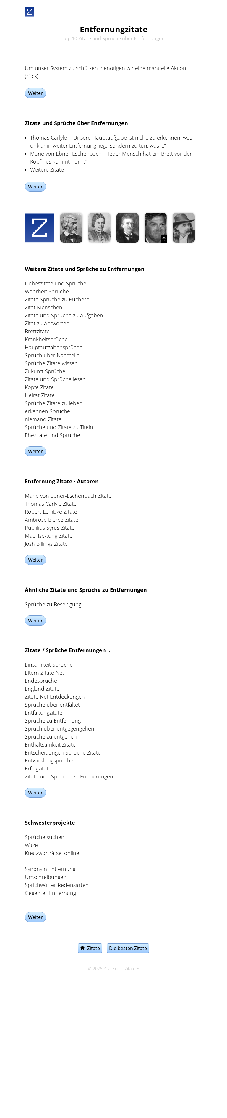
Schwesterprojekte (50, 822)
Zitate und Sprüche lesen (55, 379)
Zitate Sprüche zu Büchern (57, 299)
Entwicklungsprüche (49, 760)
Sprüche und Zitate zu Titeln (59, 427)
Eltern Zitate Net (44, 672)
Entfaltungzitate (43, 712)
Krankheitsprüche (46, 339)
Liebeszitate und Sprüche (55, 283)
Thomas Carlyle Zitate (51, 503)
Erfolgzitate (38, 768)
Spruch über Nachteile (52, 355)
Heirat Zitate (40, 395)
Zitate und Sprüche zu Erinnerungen (69, 776)
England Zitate (42, 688)
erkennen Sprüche (47, 411)
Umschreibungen (46, 876)
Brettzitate (37, 331)
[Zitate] (29, 10)
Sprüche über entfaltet (52, 704)
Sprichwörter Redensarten (57, 884)
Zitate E (132, 968)
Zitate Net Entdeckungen (55, 696)
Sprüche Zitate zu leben (53, 403)
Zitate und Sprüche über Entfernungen (76, 123)
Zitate (92, 948)
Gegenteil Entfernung (50, 892)
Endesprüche (41, 680)
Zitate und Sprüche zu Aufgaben (64, 315)
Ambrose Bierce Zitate (51, 519)
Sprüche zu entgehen (51, 736)
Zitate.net (112, 968)
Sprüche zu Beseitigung (53, 604)
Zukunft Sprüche (45, 371)
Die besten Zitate (128, 948)
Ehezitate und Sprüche (52, 435)
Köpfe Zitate (39, 387)
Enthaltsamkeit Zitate (50, 744)
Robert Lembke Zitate (51, 511)
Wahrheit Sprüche (47, 291)
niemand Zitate (43, 419)
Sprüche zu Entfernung (53, 720)
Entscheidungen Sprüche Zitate (63, 752)
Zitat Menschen (43, 307)
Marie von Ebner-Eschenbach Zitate (68, 495)
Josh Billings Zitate (46, 543)
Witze (31, 845)
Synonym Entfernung (50, 869)
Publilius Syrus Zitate (49, 527)
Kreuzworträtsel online (52, 853)
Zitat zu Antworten (47, 323)
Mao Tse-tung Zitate (48, 535)
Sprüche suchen (44, 837)
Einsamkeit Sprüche (49, 664)
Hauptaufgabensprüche (53, 347)
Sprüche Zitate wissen (51, 363)
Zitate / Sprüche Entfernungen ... (68, 650)
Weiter (35, 93)
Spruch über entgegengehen (59, 728)
